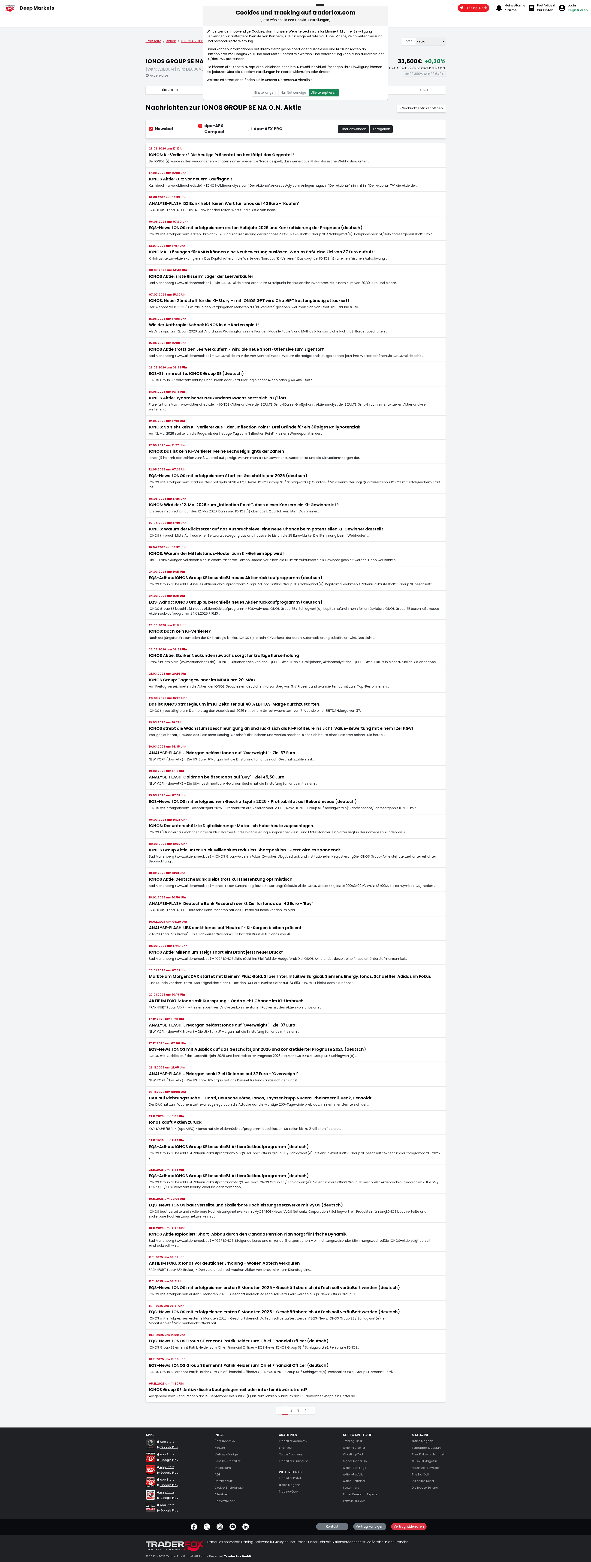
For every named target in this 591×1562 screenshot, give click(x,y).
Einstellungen (265, 92)
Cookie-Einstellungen (258, 71)
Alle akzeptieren (324, 92)
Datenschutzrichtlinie (295, 80)
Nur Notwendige (293, 92)
